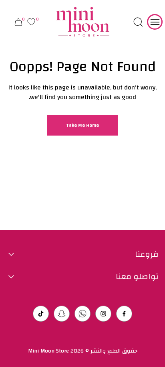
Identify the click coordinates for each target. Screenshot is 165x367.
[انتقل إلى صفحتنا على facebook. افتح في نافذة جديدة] (124, 314)
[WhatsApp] (82, 314)
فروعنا (147, 254)
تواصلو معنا (137, 277)
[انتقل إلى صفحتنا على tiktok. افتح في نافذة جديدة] (41, 314)
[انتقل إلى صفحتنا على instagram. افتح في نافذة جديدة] (103, 314)
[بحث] (138, 22)
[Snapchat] (62, 314)
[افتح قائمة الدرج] (155, 22)
